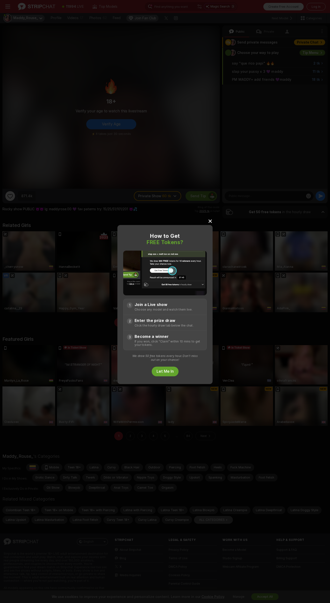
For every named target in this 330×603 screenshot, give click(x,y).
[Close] (210, 221)
